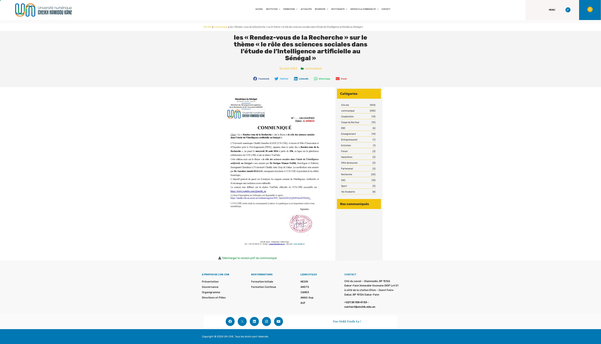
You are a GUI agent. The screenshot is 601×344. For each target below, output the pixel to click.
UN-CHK (207, 27)
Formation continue (263, 286)
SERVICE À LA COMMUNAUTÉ (363, 9)
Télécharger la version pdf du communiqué (249, 258)
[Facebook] (230, 321)
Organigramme (211, 292)
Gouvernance (210, 286)
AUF (302, 302)
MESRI (304, 281)
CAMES (304, 292)
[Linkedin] (254, 321)
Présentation (210, 281)
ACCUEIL (259, 9)
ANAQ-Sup (306, 297)
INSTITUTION (271, 9)
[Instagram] (266, 321)
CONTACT (386, 9)
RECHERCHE (320, 9)
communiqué (220, 27)
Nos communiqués (354, 204)
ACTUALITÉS (306, 9)
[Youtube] (278, 321)
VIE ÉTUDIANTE (338, 9)
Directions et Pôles (214, 297)
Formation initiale (262, 281)
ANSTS (304, 286)
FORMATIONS (289, 9)
